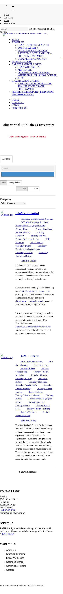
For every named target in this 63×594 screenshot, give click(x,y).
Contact (10, 569)
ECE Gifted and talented (31, 362)
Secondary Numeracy (37, 382)
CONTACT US (19, 108)
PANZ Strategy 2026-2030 (33, 45)
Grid (36, 189)
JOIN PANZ (18, 102)
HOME (15, 99)
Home (15, 39)
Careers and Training (27, 64)
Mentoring (25, 69)
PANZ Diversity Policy (32, 50)
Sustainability (28, 47)
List (24, 189)
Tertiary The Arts (28, 412)
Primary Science (27, 368)
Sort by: (14, 183)
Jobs (21, 78)
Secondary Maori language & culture (36, 219)
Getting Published (14, 562)
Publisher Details (28, 261)
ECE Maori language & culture (34, 222)
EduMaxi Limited (27, 213)
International (22, 61)
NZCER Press (30, 356)
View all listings (38, 136)
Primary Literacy (41, 365)
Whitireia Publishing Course (37, 75)
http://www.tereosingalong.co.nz (36, 291)
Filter (4, 183)
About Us (18, 42)
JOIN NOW (8, 534)
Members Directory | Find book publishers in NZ (33, 93)
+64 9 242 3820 (7, 510)
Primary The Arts (38, 236)
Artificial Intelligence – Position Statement (35, 54)
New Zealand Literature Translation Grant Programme (35, 86)
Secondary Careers (38, 375)
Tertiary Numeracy (36, 402)
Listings (6, 158)
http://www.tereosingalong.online (30, 301)
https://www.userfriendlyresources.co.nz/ (33, 327)
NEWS (15, 105)
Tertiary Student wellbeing (38, 409)
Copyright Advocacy (32, 58)
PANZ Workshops (29, 67)
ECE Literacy (36, 242)
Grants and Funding (26, 80)
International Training (34, 72)
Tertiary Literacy (36, 392)
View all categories (18, 136)
